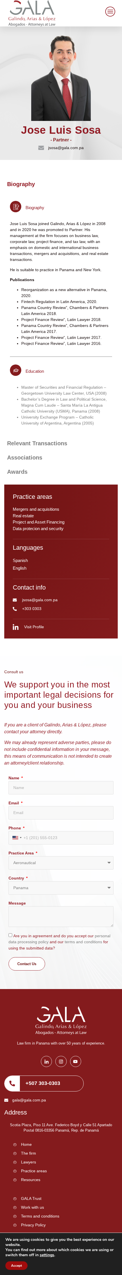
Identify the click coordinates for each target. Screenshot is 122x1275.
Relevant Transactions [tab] (37, 443)
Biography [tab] (21, 184)
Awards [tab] (17, 472)
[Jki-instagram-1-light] (60, 1061)
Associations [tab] (24, 457)
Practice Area (22, 853)
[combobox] (17, 837)
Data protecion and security (38, 528)
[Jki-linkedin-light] (46, 1061)
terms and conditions (84, 942)
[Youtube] (75, 1061)
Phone (15, 828)
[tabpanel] (61, 313)
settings (47, 1255)
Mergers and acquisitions (36, 509)
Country (17, 878)
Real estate (23, 515)
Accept (16, 1265)
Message (17, 903)
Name (14, 778)
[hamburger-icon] (109, 12)
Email (14, 803)
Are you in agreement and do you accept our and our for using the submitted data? (59, 941)
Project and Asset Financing (38, 522)
